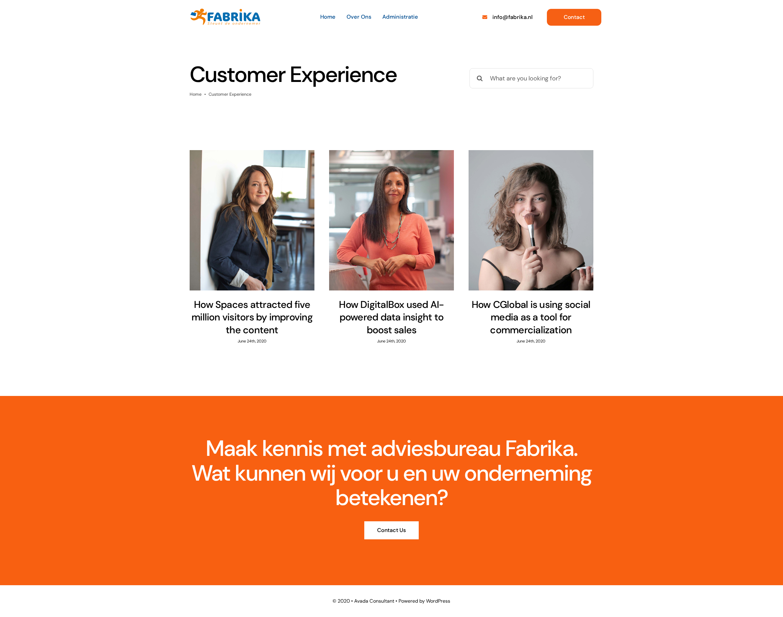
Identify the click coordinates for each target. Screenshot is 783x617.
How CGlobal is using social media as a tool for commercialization (531, 317)
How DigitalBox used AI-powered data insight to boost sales (391, 317)
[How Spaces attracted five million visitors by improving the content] (252, 220)
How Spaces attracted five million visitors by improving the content (252, 317)
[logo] (225, 11)
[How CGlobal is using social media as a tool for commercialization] (531, 220)
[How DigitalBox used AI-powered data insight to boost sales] (391, 220)
